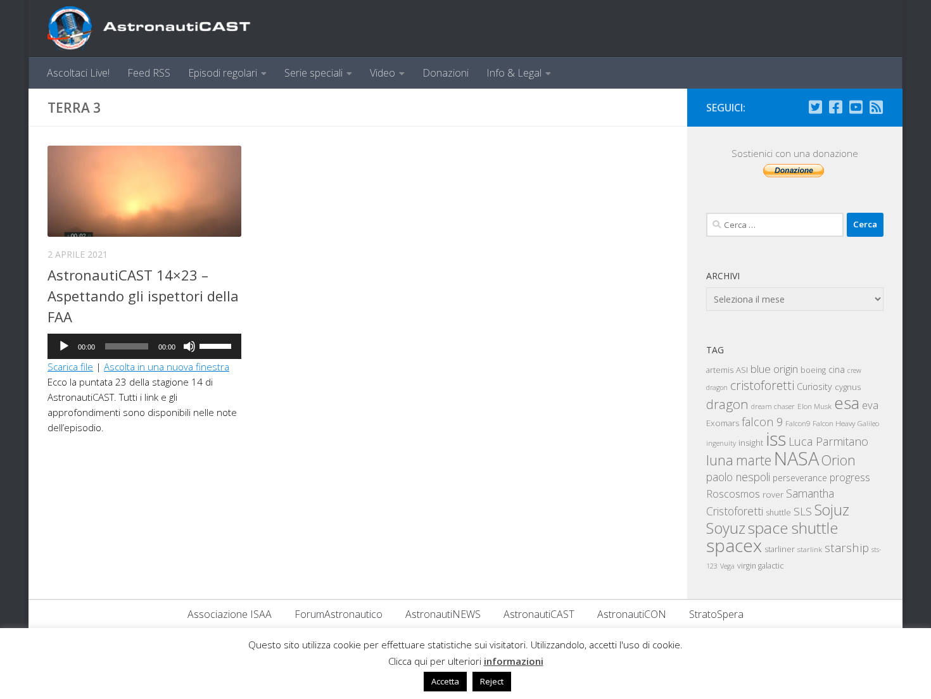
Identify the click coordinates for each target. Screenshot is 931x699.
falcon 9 (762, 421)
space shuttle (793, 527)
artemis (719, 369)
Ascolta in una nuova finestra (166, 366)
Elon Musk (814, 406)
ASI (742, 369)
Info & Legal (514, 73)
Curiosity (814, 387)
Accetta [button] (445, 681)
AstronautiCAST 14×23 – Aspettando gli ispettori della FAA (143, 295)
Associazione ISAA (229, 614)
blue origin (774, 369)
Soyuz (725, 528)
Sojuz (831, 510)
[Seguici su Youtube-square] (855, 107)
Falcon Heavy (834, 423)
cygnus (848, 387)
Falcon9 (797, 423)
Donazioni (445, 73)
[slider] (217, 345)
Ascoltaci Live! (78, 73)
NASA (796, 458)
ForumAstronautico (338, 614)
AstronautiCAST (539, 614)
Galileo (868, 423)
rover (773, 494)
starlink (809, 549)
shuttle (778, 512)
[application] (144, 346)
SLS (803, 511)
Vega (727, 566)
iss (776, 438)
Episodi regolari (222, 73)
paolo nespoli (738, 476)
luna (719, 459)
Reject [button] (492, 681)
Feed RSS (148, 73)
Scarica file (70, 366)
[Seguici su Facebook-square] (835, 107)
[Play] (64, 346)
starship (847, 547)
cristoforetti (762, 385)
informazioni (513, 661)
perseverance (800, 478)
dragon (727, 404)
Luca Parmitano (828, 441)
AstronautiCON (631, 614)
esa (846, 402)
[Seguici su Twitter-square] (815, 107)
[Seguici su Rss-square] (876, 107)
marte (753, 460)
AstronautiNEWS (443, 614)
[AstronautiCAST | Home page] (160, 28)
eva (870, 405)
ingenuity (721, 443)
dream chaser (773, 406)
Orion (838, 460)
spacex (734, 545)
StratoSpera (716, 614)
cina (836, 369)
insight (750, 442)
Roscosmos (733, 493)
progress (850, 477)
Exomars (722, 423)
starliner (779, 549)
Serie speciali (313, 73)
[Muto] (189, 346)
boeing (813, 370)
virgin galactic (760, 565)
